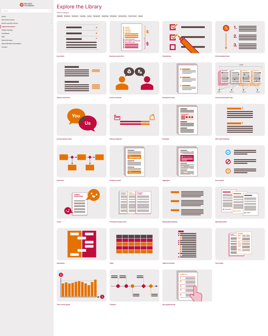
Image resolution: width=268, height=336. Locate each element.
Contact (4, 47)
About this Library (8, 20)
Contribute (5, 33)
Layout (89, 16)
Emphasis (67, 16)
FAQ (3, 37)
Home (4, 16)
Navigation (96, 16)
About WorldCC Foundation (11, 43)
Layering (82, 16)
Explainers (75, 16)
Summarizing (122, 16)
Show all (59, 16)
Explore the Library (8, 26)
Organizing (105, 16)
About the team (7, 40)
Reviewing (113, 16)
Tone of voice (132, 16)
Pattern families (7, 30)
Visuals (140, 16)
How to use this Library (10, 23)
